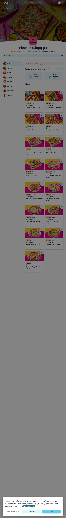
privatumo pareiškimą (29, 506)
